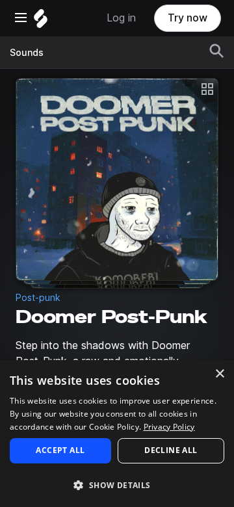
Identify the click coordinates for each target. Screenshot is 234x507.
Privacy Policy (169, 426)
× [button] (219, 374)
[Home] (40, 22)
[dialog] (117, 433)
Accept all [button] (60, 450)
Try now (187, 18)
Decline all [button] (170, 450)
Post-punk (38, 297)
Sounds (27, 52)
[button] (117, 484)
